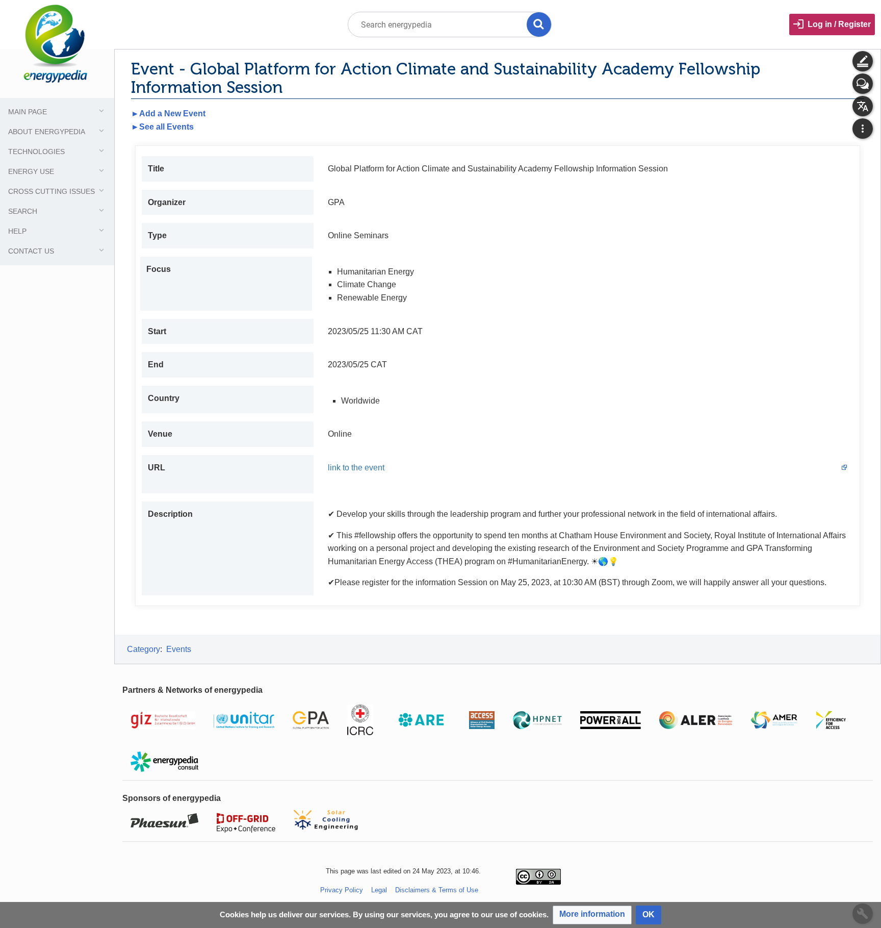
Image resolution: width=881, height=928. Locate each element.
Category (143, 649)
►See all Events (162, 126)
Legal (379, 890)
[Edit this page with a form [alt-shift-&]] (862, 61)
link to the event (356, 467)
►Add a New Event (168, 113)
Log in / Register (839, 24)
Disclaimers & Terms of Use (436, 890)
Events (178, 649)
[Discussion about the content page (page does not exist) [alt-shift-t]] (862, 83)
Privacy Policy (341, 890)
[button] (592, 915)
